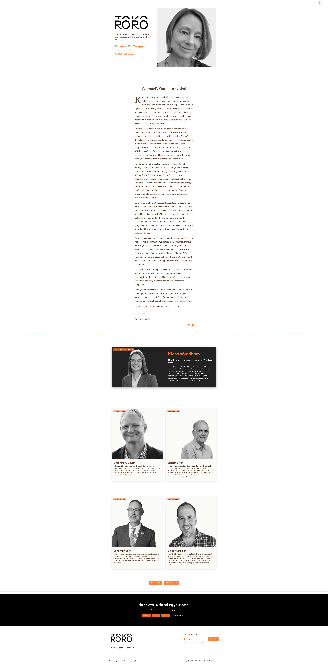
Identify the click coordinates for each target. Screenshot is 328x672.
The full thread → (142, 313)
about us (130, 648)
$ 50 (146, 615)
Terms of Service (123, 661)
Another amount (178, 615)
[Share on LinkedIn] (189, 325)
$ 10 (165, 615)
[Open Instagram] (192, 326)
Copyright (133, 661)
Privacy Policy (202, 642)
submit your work (171, 582)
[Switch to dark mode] (320, 3)
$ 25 (156, 615)
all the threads (155, 582)
